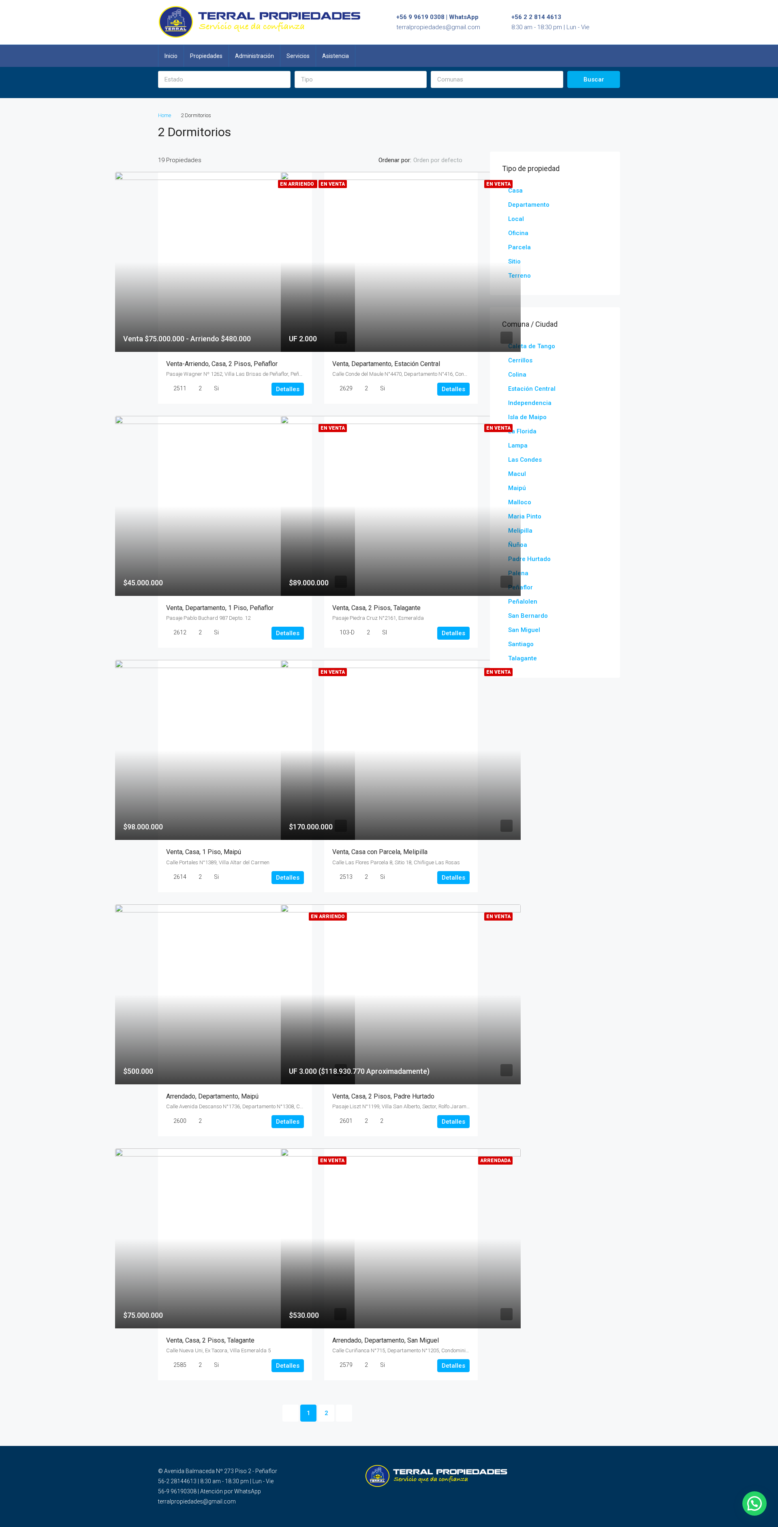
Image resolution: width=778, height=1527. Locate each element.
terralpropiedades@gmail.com (438, 27)
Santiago (521, 644)
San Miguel (524, 630)
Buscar (594, 79)
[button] (224, 79)
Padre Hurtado (529, 559)
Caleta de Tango (531, 346)
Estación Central (532, 388)
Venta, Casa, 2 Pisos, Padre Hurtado (383, 1096)
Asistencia (335, 56)
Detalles (287, 389)
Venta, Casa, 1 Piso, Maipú (203, 852)
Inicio (171, 56)
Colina (517, 374)
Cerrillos (520, 360)
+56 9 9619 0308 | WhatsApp (437, 17)
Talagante (522, 658)
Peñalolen (522, 601)
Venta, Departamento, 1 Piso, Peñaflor (220, 608)
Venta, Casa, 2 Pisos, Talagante (376, 608)
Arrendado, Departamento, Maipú (212, 1096)
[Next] (344, 1413)
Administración (254, 56)
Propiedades (206, 56)
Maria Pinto (524, 516)
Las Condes (525, 459)
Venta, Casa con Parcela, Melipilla (379, 852)
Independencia (529, 403)
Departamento (528, 204)
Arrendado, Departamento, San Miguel (385, 1340)
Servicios (298, 56)
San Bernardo (528, 615)
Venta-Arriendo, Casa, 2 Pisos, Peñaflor (222, 364)
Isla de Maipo (527, 417)
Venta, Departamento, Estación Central (386, 364)
